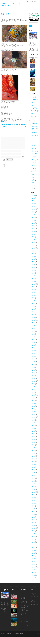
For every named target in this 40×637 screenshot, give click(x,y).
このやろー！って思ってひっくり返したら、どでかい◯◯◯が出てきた (25, 605)
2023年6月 (34, 254)
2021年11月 (34, 284)
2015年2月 (34, 411)
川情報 (33, 172)
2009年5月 (34, 519)
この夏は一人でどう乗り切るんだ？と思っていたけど (35, 105)
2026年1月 (34, 206)
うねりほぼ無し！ (35, 129)
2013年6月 (34, 442)
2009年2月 (34, 523)
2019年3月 (34, 334)
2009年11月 (34, 509)
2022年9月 (34, 269)
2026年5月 (34, 200)
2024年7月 (34, 234)
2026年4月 (34, 201)
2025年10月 (34, 211)
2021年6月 (34, 292)
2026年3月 (34, 203)
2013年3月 (34, 447)
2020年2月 (34, 317)
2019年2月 (34, 336)
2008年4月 (34, 539)
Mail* (23, 153)
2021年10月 (34, 286)
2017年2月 (34, 373)
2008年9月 (34, 531)
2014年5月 (34, 425)
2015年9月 (34, 400)
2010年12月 (34, 489)
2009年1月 (34, 525)
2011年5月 (34, 481)
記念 (33, 185)
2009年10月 (34, 511)
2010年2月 (34, 505)
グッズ (33, 150)
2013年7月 (34, 441)
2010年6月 (34, 498)
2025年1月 (34, 225)
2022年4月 (34, 276)
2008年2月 (34, 542)
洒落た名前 (5, 14)
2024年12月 (34, 226)
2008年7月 (34, 534)
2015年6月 (34, 405)
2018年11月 (34, 340)
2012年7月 (34, 459)
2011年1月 (34, 487)
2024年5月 (34, 237)
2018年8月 (34, 345)
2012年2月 (34, 467)
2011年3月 (34, 484)
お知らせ (33, 145)
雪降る (26, 126)
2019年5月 (34, 331)
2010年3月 (34, 503)
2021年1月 (34, 300)
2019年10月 (34, 323)
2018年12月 (34, 339)
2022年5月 (34, 275)
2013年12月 (34, 433)
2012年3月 (34, 466)
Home (2, 8)
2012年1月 (34, 469)
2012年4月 (34, 464)
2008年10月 (34, 530)
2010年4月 (34, 502)
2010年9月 (34, 494)
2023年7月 (34, 253)
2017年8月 (34, 364)
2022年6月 (34, 273)
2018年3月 (34, 353)
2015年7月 (34, 403)
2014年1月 (34, 431)
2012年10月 (34, 455)
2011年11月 (34, 472)
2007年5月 (34, 556)
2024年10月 (34, 229)
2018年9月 (34, 344)
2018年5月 (34, 350)
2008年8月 (34, 533)
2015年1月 (34, 412)
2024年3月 (34, 240)
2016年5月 (34, 387)
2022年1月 (34, 281)
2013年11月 (34, 434)
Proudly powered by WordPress (6, 633)
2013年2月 (34, 448)
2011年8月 (34, 477)
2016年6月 (34, 386)
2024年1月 (34, 244)
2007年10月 (34, 548)
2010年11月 (34, 491)
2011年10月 (34, 473)
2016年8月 (34, 383)
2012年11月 (34, 453)
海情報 (33, 179)
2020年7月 (34, 309)
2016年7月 (34, 384)
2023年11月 (34, 247)
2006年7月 (34, 572)
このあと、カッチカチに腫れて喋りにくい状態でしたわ (25, 627)
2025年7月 (34, 215)
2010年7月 (34, 497)
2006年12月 (34, 564)
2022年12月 (34, 264)
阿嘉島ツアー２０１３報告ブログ (8, 121)
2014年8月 (34, 420)
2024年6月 (34, 236)
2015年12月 (34, 395)
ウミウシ (33, 148)
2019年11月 (34, 322)
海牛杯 (33, 180)
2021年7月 (34, 290)
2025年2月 (34, 223)
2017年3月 (34, 372)
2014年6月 (34, 423)
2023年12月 (34, 245)
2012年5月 (34, 462)
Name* (23, 150)
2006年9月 (34, 569)
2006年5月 (34, 575)
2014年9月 (34, 419)
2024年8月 (34, 233)
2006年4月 (34, 577)
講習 (33, 186)
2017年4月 (34, 370)
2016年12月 (34, 376)
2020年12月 (34, 301)
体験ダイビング (34, 170)
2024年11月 (34, 228)
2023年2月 (34, 261)
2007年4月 (34, 558)
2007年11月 (34, 547)
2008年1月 (34, 544)
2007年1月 (34, 563)
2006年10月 (34, 567)
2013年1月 (34, 450)
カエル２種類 (4, 126)
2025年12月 (34, 208)
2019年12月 (34, 320)
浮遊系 (33, 177)
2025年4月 (34, 220)
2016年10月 (34, 380)
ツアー (33, 154)
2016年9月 (34, 381)
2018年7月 (34, 347)
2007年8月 (34, 552)
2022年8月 (34, 270)
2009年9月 (34, 513)
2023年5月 (34, 256)
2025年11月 (34, 209)
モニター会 (34, 165)
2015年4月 (34, 408)
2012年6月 (34, 461)
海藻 (33, 182)
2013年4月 (34, 445)
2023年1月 (34, 262)
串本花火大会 (23, 618)
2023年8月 (34, 251)
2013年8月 (34, 439)
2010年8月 (34, 495)
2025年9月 (34, 212)
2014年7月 (34, 422)
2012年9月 (34, 456)
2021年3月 (34, 297)
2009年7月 (34, 516)
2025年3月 (34, 222)
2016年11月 (34, 378)
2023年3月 (34, 259)
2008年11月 (34, 528)
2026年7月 (34, 197)
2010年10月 (34, 492)
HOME (23, 3)
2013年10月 (34, 436)
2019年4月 (34, 333)
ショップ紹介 (34, 151)
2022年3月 (34, 278)
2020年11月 (34, 303)
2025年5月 (34, 219)
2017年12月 (34, 358)
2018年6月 (34, 348)
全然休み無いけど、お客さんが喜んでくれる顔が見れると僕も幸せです (25, 596)
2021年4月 (34, 295)
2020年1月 (34, 319)
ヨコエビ (33, 166)
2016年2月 (34, 392)
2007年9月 (34, 550)
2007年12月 (34, 545)
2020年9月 (34, 306)
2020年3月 (34, 315)
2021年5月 (34, 294)
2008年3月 (34, 541)
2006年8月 (34, 570)
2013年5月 (34, 444)
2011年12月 (34, 470)
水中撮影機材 (34, 176)
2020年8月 (34, 308)
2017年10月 (34, 361)
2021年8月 (34, 289)
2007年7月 (34, 553)
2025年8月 (34, 214)
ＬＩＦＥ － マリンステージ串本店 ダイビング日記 (10, 4)
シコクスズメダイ (35, 96)
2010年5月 (34, 500)
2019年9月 (34, 325)
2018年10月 (34, 342)
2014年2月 (34, 430)
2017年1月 (34, 375)
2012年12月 (34, 452)
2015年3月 (34, 409)
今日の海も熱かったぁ (34, 593)
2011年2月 (34, 486)
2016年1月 (34, 394)
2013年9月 (34, 437)
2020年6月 (34, 311)
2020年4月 (34, 314)
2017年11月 (34, 359)
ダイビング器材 (34, 153)
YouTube (33, 143)
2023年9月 (34, 250)
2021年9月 (34, 287)
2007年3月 (34, 559)
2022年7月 (34, 272)
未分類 (33, 174)
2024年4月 (34, 239)
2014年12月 (34, 414)
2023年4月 (34, 258)
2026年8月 (34, 195)
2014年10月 (34, 417)
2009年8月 (34, 514)
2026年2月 (34, 204)
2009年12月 (34, 508)
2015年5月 (34, 406)
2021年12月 (34, 283)
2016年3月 (34, 391)
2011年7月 (34, 478)
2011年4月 (34, 483)
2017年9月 (34, 362)
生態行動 (33, 183)
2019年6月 (34, 330)
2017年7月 (34, 366)
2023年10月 (34, 248)
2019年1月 (34, 337)
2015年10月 (34, 398)
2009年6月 (34, 517)
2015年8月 (34, 401)
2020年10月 (34, 305)
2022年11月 (34, 265)
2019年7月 (34, 328)
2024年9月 (34, 231)
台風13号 (22, 616)
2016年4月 (34, 389)
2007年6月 (34, 555)
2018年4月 (34, 351)
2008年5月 (34, 538)
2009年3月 (34, 522)
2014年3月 (34, 428)
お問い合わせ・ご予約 (29, 3)
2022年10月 (34, 267)
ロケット (33, 168)
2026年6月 (34, 198)
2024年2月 (34, 242)
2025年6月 (34, 217)
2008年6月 (34, 536)
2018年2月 (34, 355)
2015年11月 (34, 397)
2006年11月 (34, 566)
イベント (33, 147)
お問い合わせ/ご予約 (33, 1)
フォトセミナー (34, 156)
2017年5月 (34, 369)
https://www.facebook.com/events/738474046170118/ (13, 124)
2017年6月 (34, 367)
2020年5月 (34, 312)
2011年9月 (34, 475)
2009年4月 (34, 520)
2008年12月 (34, 527)
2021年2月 (34, 298)
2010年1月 (34, 506)
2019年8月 (34, 326)
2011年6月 (34, 480)
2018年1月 (34, 356)
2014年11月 (34, 416)
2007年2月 (34, 561)
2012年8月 (34, 458)
